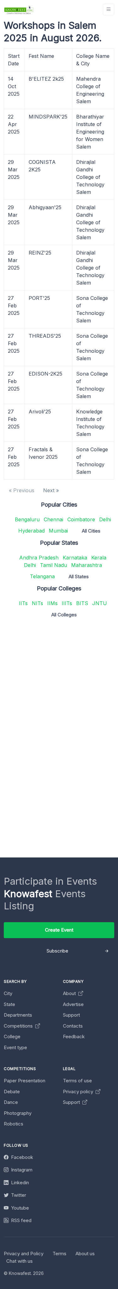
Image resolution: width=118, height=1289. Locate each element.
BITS (82, 603)
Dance (11, 1102)
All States (79, 576)
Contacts (73, 1026)
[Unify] (19, 9)
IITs (23, 603)
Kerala (98, 557)
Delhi (105, 519)
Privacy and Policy (23, 1253)
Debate (12, 1091)
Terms (59, 1253)
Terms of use (77, 1081)
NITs (37, 603)
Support (71, 1015)
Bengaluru (27, 519)
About (70, 993)
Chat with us (19, 1261)
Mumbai (58, 531)
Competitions (19, 1026)
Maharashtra (86, 565)
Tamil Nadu (53, 565)
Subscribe (57, 951)
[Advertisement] (59, 681)
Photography (17, 1113)
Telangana (42, 576)
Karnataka (75, 557)
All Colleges (64, 615)
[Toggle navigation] (108, 9)
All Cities (91, 531)
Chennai (53, 519)
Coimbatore (81, 519)
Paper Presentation (24, 1081)
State (9, 1004)
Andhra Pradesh (39, 557)
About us (85, 1253)
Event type (15, 1047)
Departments (18, 1015)
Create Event (59, 930)
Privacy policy (78, 1091)
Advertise (73, 1004)
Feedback (74, 1036)
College (12, 1036)
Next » (51, 490)
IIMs (52, 603)
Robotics (13, 1124)
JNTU (99, 603)
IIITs (67, 603)
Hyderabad (31, 531)
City (8, 993)
